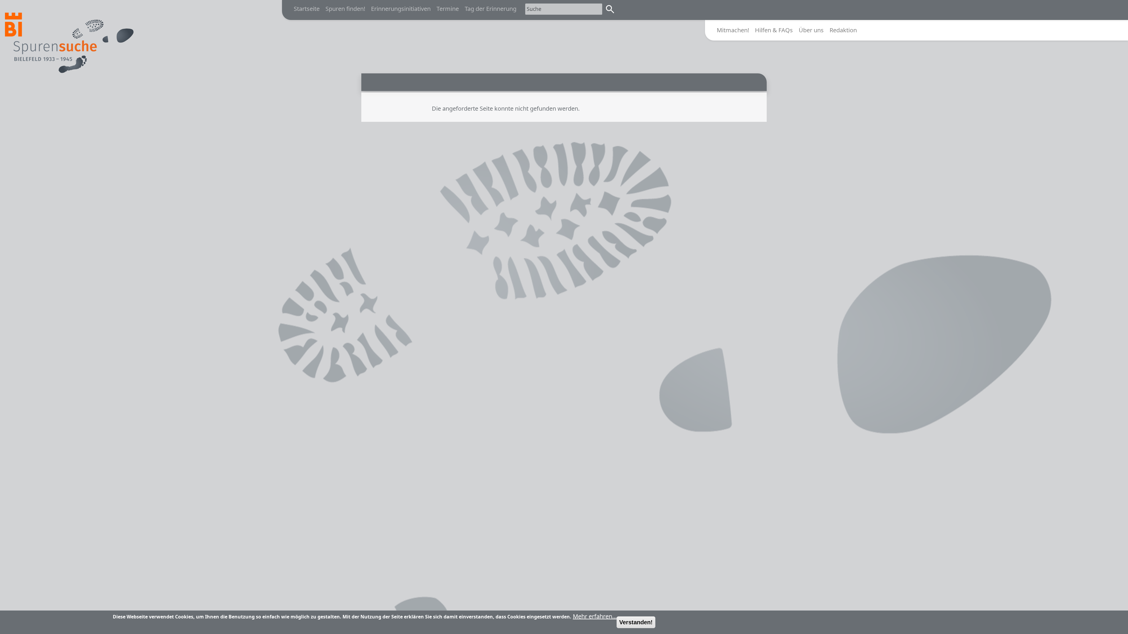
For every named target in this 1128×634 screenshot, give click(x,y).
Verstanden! (636, 622)
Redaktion (843, 30)
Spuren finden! (345, 9)
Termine (448, 9)
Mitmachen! (733, 30)
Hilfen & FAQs (774, 30)
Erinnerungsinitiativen (401, 9)
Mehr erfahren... (595, 616)
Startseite (307, 9)
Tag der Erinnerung (490, 9)
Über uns (811, 30)
